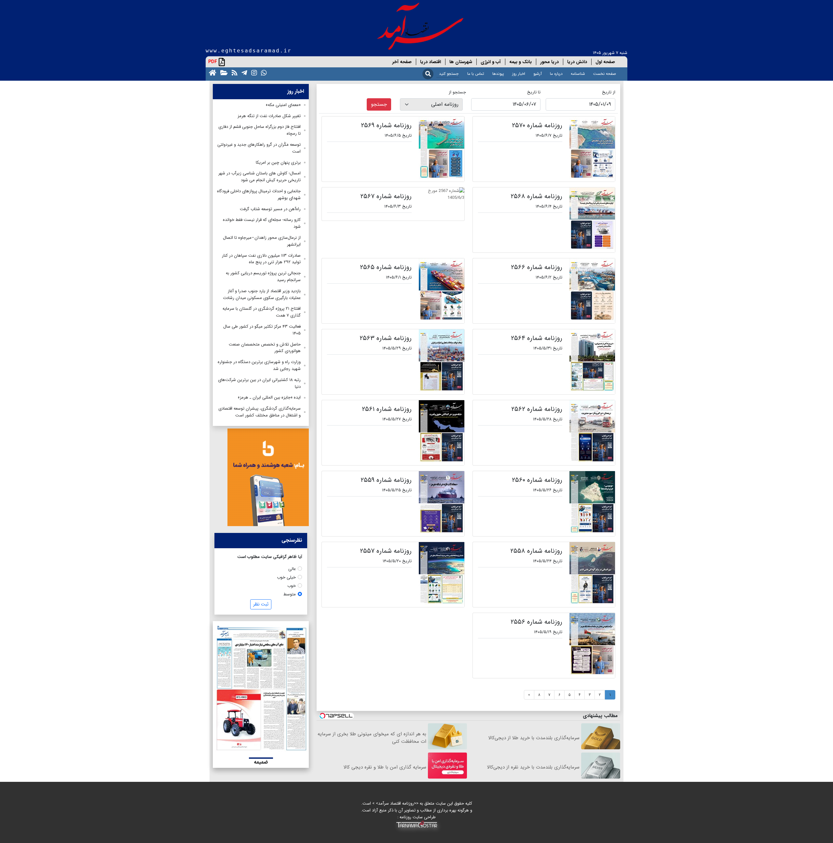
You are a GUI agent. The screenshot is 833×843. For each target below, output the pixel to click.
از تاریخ (608, 92)
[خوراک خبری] (233, 72)
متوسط (289, 594)
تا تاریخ (533, 92)
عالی (292, 568)
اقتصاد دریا (430, 61)
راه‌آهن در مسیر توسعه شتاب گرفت (270, 209)
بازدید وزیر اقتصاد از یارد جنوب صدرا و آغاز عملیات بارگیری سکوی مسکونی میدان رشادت (262, 294)
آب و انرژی (491, 61)
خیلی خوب (286, 577)
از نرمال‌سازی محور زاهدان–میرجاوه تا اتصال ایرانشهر (262, 241)
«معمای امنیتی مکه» (283, 105)
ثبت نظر (260, 604)
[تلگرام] (243, 72)
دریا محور (549, 61)
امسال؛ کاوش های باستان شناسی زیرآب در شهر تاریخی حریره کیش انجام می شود (259, 177)
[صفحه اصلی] (211, 72)
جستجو (379, 104)
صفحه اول (605, 61)
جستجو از (457, 92)
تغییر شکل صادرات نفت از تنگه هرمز (269, 116)
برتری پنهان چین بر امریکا (278, 162)
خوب (291, 585)
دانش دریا (577, 61)
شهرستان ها (460, 61)
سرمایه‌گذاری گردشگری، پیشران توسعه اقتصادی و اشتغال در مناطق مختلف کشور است (259, 412)
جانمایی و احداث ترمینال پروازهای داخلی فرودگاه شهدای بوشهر (259, 194)
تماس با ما (475, 74)
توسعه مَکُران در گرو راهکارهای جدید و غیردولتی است (259, 148)
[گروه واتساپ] (262, 72)
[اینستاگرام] (253, 72)
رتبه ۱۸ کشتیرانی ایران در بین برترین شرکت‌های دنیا (259, 383)
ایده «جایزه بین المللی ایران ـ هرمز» (269, 397)
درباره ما (556, 74)
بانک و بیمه (520, 61)
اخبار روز (518, 74)
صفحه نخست (604, 74)
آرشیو (537, 74)
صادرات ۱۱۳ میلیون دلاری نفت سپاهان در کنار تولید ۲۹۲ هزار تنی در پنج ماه (261, 259)
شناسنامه (578, 74)
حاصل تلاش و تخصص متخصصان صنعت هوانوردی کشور (265, 348)
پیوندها (498, 74)
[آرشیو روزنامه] (223, 72)
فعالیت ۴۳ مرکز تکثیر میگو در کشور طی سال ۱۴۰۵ (262, 330)
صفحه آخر (402, 61)
